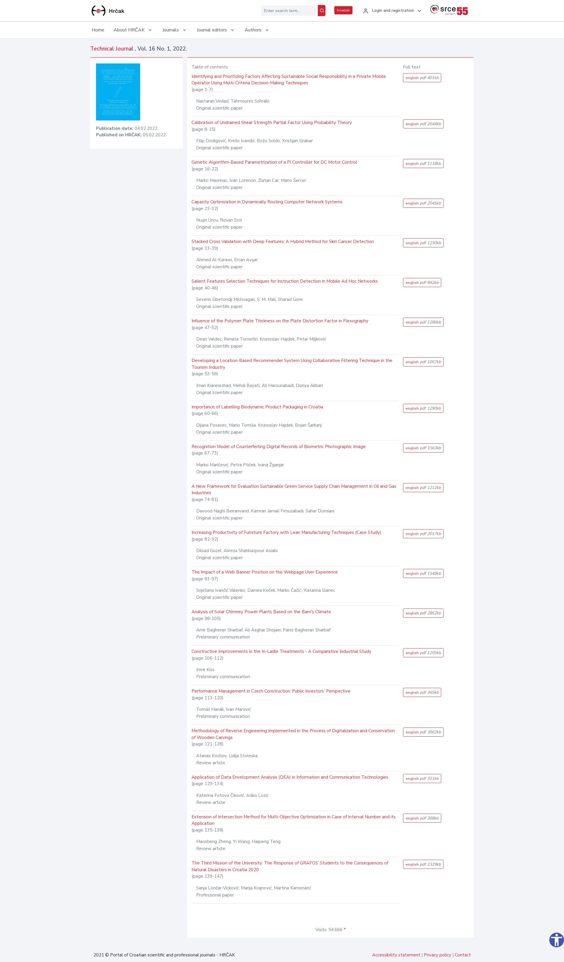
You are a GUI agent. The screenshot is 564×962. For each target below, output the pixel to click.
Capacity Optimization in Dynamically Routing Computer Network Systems (267, 202)
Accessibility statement (396, 955)
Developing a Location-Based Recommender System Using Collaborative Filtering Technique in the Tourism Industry (292, 364)
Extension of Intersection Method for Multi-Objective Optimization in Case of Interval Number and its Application (294, 820)
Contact (463, 955)
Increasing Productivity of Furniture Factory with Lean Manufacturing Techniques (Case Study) (286, 532)
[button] (391, 11)
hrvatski (343, 10)
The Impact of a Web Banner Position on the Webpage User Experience (265, 572)
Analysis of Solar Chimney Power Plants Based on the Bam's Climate (261, 612)
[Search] (321, 10)
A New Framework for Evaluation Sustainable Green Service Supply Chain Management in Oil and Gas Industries (294, 489)
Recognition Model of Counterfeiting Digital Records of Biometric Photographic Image (279, 447)
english (422, 78)
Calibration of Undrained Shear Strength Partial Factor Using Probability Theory (272, 122)
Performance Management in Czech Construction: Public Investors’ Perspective (271, 691)
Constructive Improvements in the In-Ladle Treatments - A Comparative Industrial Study (281, 651)
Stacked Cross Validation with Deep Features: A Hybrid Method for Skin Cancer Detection (283, 241)
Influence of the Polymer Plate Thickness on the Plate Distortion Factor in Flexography (280, 321)
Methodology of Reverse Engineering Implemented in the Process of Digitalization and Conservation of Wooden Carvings (293, 734)
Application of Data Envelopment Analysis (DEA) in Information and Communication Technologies (290, 777)
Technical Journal (112, 49)
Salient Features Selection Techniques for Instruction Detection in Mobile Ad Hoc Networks (285, 281)
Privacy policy (437, 955)
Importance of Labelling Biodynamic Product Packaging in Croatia (257, 407)
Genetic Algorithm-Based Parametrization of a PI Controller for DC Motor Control (274, 162)
